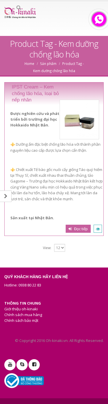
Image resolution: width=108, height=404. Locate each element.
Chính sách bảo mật (21, 320)
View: (47, 247)
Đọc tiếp (81, 228)
